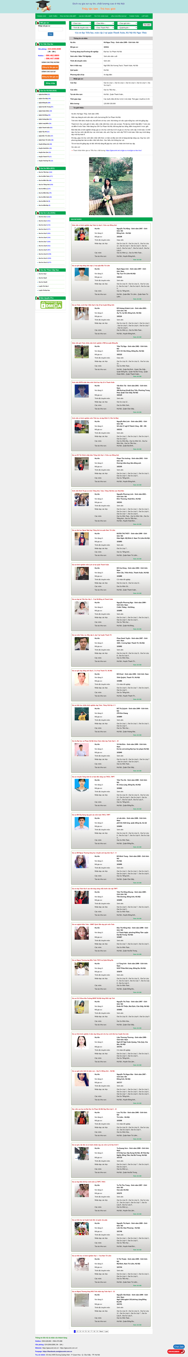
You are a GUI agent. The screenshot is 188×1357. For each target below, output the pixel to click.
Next (101, 1331)
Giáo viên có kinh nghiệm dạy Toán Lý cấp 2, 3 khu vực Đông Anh (94, 225)
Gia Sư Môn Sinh (45, 197)
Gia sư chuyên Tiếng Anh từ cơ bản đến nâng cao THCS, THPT (93, 777)
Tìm (50, 34)
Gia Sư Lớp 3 (44, 225)
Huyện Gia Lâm (45, 152)
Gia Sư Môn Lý (44, 188)
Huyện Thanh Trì (45, 156)
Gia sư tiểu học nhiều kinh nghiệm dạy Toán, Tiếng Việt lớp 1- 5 (93, 705)
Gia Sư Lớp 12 (45, 262)
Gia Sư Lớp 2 (44, 221)
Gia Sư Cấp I (42, 274)
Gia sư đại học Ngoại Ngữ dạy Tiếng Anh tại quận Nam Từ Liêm (93, 530)
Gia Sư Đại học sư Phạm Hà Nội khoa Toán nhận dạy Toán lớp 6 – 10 (95, 741)
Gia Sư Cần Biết (85, 16)
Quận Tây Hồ (44, 132)
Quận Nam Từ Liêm (46, 140)
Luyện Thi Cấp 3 (44, 286)
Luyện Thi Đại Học (44, 290)
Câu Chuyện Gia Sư (119, 16)
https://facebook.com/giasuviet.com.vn (57, 1351)
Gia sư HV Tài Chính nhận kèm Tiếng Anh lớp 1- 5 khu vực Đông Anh (95, 455)
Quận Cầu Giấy (45, 98)
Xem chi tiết (137, 259)
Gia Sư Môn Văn (45, 180)
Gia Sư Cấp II (43, 278)
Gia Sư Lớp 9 (44, 250)
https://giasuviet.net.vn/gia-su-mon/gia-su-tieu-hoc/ (124, 150)
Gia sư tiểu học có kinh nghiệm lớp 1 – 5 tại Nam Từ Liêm (91, 1256)
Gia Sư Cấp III (43, 282)
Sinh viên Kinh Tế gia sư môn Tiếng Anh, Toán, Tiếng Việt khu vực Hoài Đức (98, 491)
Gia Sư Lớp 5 (44, 233)
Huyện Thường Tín (46, 161)
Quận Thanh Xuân (45, 127)
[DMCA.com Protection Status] (51, 305)
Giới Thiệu (53, 16)
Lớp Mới (145, 16)
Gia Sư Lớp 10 (45, 254)
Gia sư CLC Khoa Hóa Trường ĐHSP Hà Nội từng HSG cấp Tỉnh (93, 998)
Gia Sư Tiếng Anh (46, 184)
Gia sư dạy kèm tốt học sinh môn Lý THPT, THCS (88, 1182)
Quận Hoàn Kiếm (45, 111)
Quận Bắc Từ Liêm (46, 136)
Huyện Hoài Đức (45, 148)
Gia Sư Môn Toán (46, 176)
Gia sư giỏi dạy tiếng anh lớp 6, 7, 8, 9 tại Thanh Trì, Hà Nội (92, 670)
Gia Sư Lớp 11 (45, 258)
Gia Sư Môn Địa (44, 205)
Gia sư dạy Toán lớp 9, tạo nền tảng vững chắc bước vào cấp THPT (95, 888)
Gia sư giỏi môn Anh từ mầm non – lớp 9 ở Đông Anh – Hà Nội (93, 1071)
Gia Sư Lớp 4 (44, 229)
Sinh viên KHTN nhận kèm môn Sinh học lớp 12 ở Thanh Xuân (93, 382)
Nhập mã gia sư (44, 26)
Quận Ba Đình (44, 94)
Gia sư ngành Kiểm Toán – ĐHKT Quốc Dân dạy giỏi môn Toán (93, 924)
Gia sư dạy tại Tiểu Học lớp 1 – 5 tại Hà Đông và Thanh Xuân (92, 599)
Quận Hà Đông (44, 115)
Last (106, 1331)
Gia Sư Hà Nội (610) (48, 91)
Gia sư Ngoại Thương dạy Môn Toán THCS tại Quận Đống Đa (92, 960)
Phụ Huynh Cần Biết (68, 16)
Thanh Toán (134, 16)
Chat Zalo (179, 1346)
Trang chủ (41, 16)
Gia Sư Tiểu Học (45, 172)
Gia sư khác (76, 219)
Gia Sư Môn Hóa (45, 193)
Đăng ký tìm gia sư (50, 67)
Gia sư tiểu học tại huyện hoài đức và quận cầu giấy (89, 1220)
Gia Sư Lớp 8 (44, 246)
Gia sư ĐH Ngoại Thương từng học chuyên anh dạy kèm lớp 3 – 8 (94, 853)
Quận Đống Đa (44, 102)
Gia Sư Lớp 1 (44, 217)
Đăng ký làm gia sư (50, 77)
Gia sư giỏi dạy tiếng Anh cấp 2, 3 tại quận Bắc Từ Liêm (91, 265)
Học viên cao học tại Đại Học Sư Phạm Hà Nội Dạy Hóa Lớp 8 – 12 (94, 1109)
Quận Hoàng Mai (45, 119)
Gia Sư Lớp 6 (44, 237)
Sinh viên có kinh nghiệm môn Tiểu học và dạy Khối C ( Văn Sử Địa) (95, 418)
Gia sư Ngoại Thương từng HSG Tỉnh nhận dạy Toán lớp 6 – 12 (93, 1291)
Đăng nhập (50, 83)
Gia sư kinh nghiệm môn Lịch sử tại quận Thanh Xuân (90, 564)
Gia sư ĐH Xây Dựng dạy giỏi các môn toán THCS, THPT (91, 815)
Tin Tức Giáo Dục (101, 16)
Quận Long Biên (45, 123)
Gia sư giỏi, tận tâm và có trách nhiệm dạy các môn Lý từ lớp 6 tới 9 (95, 1145)
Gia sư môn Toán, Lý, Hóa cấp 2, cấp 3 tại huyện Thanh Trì (92, 635)
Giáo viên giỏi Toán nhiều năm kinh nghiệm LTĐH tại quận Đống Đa (95, 343)
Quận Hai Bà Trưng (46, 107)
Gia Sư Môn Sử (44, 201)
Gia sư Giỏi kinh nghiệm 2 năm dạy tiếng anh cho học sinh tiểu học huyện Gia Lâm (100, 1034)
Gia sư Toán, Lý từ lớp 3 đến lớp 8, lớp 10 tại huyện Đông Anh (93, 305)
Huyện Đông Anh (45, 144)
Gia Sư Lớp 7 (44, 241)
